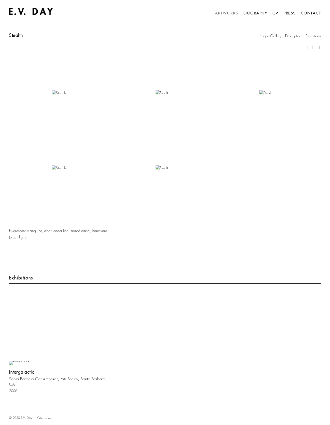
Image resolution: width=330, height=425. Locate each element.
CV (275, 13)
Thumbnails (318, 47)
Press (290, 13)
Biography (255, 13)
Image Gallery (270, 35)
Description (293, 35)
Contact (311, 13)
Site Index (44, 417)
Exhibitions (313, 35)
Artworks (226, 13)
